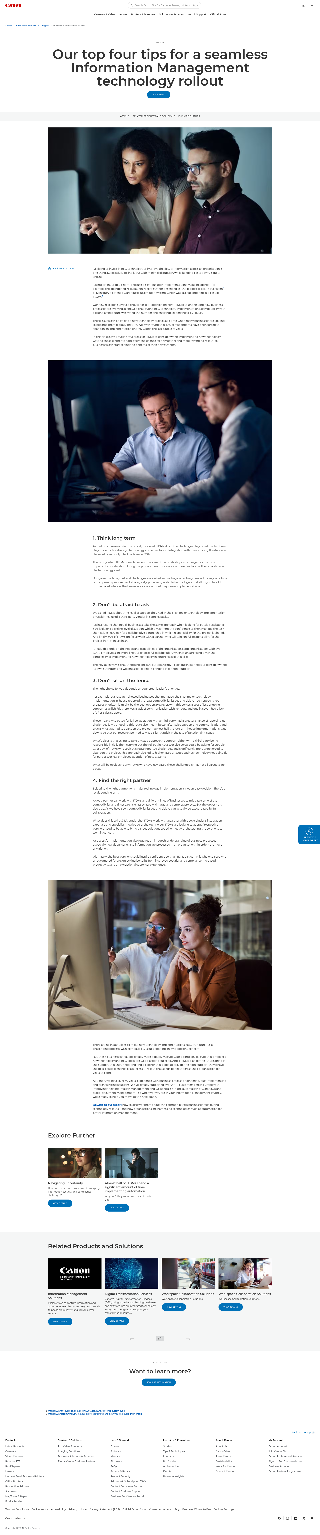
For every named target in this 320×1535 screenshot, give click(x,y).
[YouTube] (312, 1518)
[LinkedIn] (295, 1518)
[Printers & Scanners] (156, 14)
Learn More (158, 95)
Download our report (107, 1104)
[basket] (312, 6)
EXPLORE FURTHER (189, 116)
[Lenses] (128, 14)
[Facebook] (279, 1518)
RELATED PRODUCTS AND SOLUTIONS (154, 116)
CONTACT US (160, 1362)
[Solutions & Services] (185, 14)
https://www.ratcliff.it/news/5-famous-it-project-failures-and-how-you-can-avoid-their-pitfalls (95, 1414)
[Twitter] (303, 1518)
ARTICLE (160, 42)
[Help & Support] (207, 14)
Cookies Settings (224, 1509)
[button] (132, 1338)
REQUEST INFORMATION (159, 1382)
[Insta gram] (287, 1518)
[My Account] (303, 6)
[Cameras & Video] (116, 14)
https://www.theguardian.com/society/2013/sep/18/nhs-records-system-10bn (86, 1411)
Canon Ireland (14, 1518)
